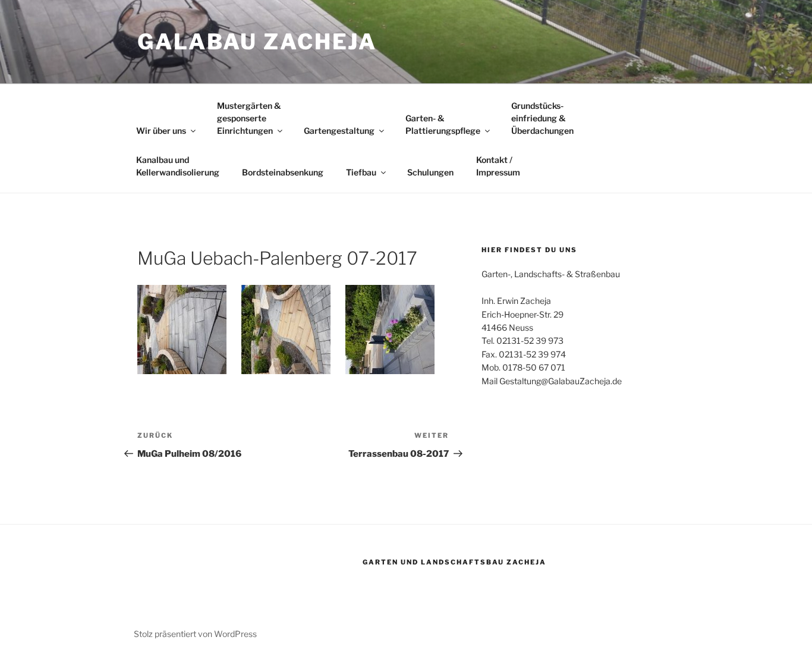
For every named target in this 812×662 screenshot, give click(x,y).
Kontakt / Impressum (498, 166)
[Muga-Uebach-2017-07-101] (286, 329)
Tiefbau (361, 172)
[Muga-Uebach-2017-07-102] (181, 329)
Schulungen (430, 172)
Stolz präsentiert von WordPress (195, 634)
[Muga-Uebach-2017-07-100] (390, 329)
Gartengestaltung (339, 131)
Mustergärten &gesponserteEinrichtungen (249, 118)
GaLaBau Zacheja (257, 42)
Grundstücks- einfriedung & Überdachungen (542, 118)
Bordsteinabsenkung (282, 172)
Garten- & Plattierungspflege (442, 124)
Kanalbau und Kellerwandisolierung (177, 166)
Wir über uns (161, 131)
